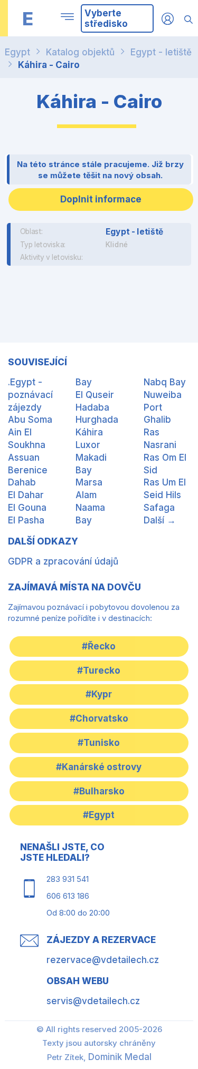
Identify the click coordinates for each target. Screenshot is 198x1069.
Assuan (24, 457)
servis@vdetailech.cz (93, 1001)
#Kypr (99, 694)
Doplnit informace (101, 199)
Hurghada (97, 419)
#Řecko (99, 646)
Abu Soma (30, 419)
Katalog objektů (80, 52)
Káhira (89, 432)
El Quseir (95, 395)
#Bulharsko (99, 791)
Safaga (159, 507)
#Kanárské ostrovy (99, 767)
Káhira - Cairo (49, 65)
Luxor (88, 445)
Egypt (17, 52)
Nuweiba (163, 395)
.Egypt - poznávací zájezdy (30, 395)
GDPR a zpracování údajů (63, 561)
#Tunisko (99, 742)
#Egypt (99, 815)
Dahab (22, 482)
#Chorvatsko (99, 718)
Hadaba (92, 407)
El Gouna (27, 507)
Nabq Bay (165, 382)
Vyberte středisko (106, 18)
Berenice (28, 470)
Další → (160, 520)
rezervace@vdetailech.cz (102, 960)
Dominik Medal (120, 1057)
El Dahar (26, 495)
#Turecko (98, 670)
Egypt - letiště (161, 52)
